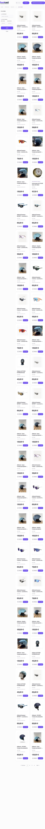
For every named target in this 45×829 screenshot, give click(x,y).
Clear (7, 31)
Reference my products (37, 2)
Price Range (4, 19)
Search (26, 2)
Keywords (4, 14)
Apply (7, 27)
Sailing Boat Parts (36, 181)
